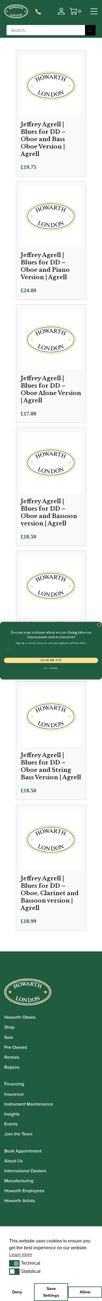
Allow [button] (85, 1292)
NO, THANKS (51, 668)
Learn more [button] (20, 1254)
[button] (14, 1263)
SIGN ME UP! (50, 660)
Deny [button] (17, 1292)
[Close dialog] (99, 624)
